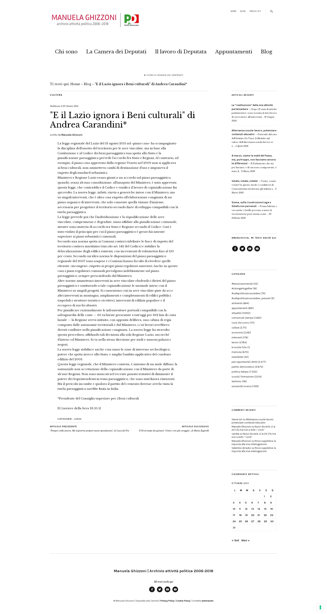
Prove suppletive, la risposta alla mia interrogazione (254, 443)
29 (265, 521)
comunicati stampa (242, 317)
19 (246, 515)
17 (234, 515)
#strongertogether (242, 288)
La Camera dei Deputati (116, 52)
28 (259, 521)
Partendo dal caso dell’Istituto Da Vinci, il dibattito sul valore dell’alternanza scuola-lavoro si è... (254, 138)
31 (234, 527)
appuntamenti (239, 308)
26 (246, 521)
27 (252, 521)
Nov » (245, 540)
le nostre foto (239, 347)
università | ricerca (241, 386)
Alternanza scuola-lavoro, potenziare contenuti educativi (253, 421)
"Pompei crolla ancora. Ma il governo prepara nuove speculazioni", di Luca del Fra (89, 428)
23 (271, 515)
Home (233, 11)
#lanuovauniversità (242, 283)
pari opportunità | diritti (244, 361)
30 (272, 521)
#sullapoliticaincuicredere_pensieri (251, 298)
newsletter (237, 357)
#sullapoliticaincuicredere (246, 293)
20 (252, 515)
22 (265, 515)
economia (237, 332)
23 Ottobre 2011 (70, 106)
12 (246, 508)
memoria (237, 352)
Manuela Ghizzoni (72, 134)
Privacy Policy (167, 600)
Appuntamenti (233, 52)
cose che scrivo (240, 322)
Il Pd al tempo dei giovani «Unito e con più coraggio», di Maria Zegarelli (174, 428)
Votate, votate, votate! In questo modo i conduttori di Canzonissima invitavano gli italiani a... (254, 185)
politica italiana (240, 371)
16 (271, 508)
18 (240, 515)
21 (259, 515)
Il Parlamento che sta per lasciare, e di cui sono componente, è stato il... (254, 163)
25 (240, 521)
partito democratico (243, 366)
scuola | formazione (243, 376)
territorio (236, 381)
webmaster (207, 600)
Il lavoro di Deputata (181, 52)
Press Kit (255, 11)
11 (240, 508)
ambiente (237, 303)
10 (234, 508)
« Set (235, 540)
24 (234, 521)
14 (259, 508)
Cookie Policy (183, 600)
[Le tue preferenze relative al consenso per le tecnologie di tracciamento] (320, 607)
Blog (243, 11)
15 (265, 508)
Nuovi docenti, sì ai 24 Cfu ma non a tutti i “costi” (253, 428)
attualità (236, 313)
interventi (237, 337)
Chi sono (66, 52)
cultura (56, 94)
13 (252, 508)
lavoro (235, 342)
